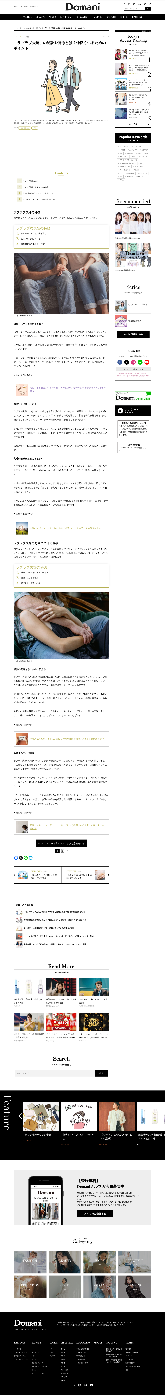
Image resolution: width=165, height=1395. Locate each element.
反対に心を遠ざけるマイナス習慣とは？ (38, 193)
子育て (63, 1363)
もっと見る (133, 124)
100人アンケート (66, 1377)
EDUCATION (82, 17)
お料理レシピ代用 (124, 166)
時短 (120, 176)
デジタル (53, 1356)
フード (63, 1352)
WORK (52, 17)
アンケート (132, 409)
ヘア (33, 1356)
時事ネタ (140, 176)
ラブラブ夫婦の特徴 (30, 181)
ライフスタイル (25, 28)
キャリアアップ (143, 156)
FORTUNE (111, 17)
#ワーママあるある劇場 (126, 173)
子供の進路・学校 (82, 1363)
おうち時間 (144, 150)
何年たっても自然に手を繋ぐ (33, 233)
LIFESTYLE (66, 17)
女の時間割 (129, 176)
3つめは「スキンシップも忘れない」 (66, 843)
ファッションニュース (21, 1359)
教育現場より (80, 1356)
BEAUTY (40, 17)
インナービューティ (38, 1373)
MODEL (97, 17)
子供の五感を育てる (82, 1349)
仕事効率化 (129, 153)
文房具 (121, 180)
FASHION (27, 17)
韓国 (141, 163)
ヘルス (63, 1359)
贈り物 (63, 1380)
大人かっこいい (142, 173)
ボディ (34, 1359)
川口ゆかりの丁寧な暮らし (127, 163)
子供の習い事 (80, 1359)
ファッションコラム (20, 1352)
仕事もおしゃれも (131, 160)
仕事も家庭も (123, 156)
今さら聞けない (25, 128)
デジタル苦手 (138, 166)
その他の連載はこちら (133, 334)
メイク (34, 1349)
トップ (16, 28)
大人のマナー (137, 146)
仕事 (51, 1352)
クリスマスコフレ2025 (39, 1366)
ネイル (34, 1370)
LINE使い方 (135, 170)
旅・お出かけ (65, 1366)
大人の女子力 (133, 150)
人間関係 (122, 150)
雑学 (51, 1349)
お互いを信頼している (30, 239)
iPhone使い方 (123, 170)
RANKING (137, 17)
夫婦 (41, 28)
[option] (41, 1124)
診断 (120, 160)
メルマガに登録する (95, 1213)
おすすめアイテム (20, 1356)
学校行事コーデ (81, 1352)
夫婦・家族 (35, 28)
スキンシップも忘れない (31, 583)
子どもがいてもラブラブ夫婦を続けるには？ (40, 199)
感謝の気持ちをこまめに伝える (34, 572)
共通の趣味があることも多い (33, 244)
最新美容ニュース (37, 1363)
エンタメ (63, 1356)
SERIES (124, 17)
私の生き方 (64, 1373)
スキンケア (35, 1352)
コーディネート (19, 1349)
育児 (120, 153)
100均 (139, 153)
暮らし (63, 1349)
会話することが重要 (30, 578)
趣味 (146, 153)
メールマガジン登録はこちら (133, 369)
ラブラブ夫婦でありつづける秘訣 (35, 187)
